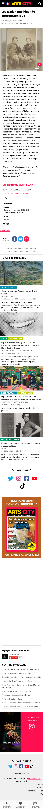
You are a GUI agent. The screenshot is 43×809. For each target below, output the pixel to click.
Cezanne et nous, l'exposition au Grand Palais (19, 292)
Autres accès (5, 231)
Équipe (40, 787)
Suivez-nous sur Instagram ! (32, 718)
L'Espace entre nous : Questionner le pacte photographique (20, 444)
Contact (39, 784)
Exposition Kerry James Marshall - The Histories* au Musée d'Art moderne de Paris (21, 398)
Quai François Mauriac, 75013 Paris (16, 193)
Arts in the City (34, 778)
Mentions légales (35, 791)
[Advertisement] (21, 587)
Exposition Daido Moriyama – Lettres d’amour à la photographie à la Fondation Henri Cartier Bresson (20, 345)
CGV (41, 794)
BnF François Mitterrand (18, 184)
